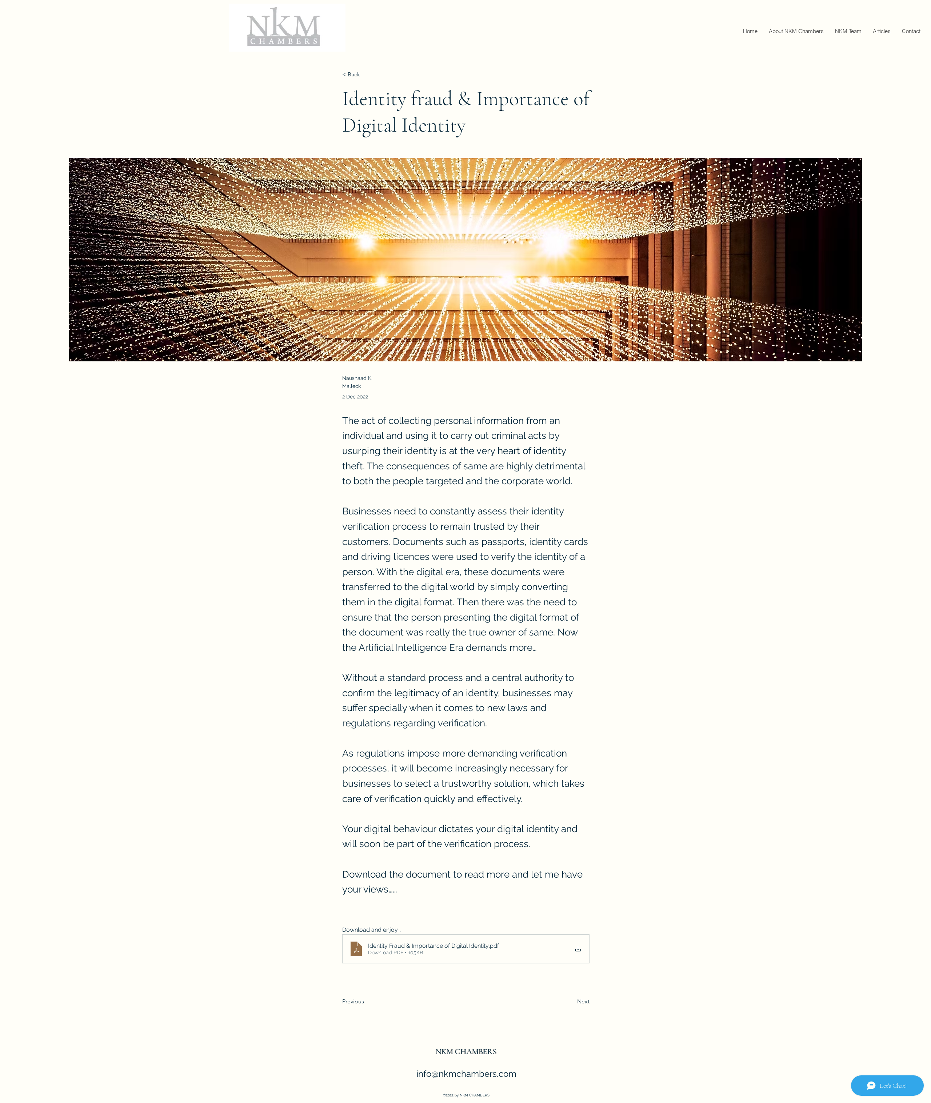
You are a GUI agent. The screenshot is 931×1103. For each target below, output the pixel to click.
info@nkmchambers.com (466, 1073)
